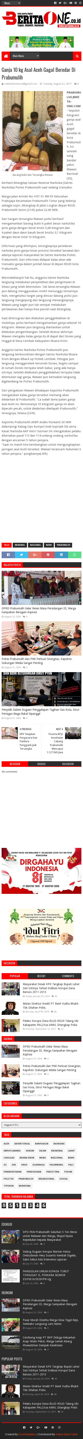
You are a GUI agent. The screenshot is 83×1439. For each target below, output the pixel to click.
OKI (14, 1165)
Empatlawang (12, 1150)
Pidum (68, 1172)
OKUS (24, 1165)
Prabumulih (63, 545)
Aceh (6, 1143)
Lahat (71, 1150)
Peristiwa (52, 1172)
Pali (71, 1165)
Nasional (35, 545)
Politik (8, 1179)
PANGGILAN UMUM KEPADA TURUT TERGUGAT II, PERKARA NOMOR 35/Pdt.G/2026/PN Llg (46, 1275)
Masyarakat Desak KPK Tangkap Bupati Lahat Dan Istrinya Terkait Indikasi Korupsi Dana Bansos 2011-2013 (51, 988)
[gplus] (65, 3)
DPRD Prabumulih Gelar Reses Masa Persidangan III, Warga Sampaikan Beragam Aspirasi (39, 610)
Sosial (63, 1179)
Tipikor (9, 1186)
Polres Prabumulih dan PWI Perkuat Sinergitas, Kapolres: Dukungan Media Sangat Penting (37, 661)
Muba (42, 1157)
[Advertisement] (41, 497)
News (49, 545)
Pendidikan (34, 1172)
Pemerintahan (13, 1172)
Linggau (9, 1157)
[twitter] (60, 3)
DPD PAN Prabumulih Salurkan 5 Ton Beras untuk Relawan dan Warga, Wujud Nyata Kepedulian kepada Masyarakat (50, 1235)
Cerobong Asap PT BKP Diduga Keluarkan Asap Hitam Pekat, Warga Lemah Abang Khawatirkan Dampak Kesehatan (49, 1341)
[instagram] (79, 3)
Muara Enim (27, 1157)
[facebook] (55, 3)
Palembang (56, 1165)
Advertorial (22, 1143)
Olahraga (38, 1165)
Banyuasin (41, 1143)
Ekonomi (59, 1143)
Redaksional (46, 1179)
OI (5, 1165)
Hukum (30, 1150)
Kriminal (20, 545)
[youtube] (71, 3)
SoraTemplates (27, 1434)
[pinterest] (76, 3)
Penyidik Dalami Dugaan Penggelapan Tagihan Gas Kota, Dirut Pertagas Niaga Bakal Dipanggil (40, 711)
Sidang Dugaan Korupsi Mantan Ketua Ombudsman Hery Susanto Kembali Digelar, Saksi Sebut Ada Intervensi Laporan (50, 1255)
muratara (25, 1186)
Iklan (42, 1150)
